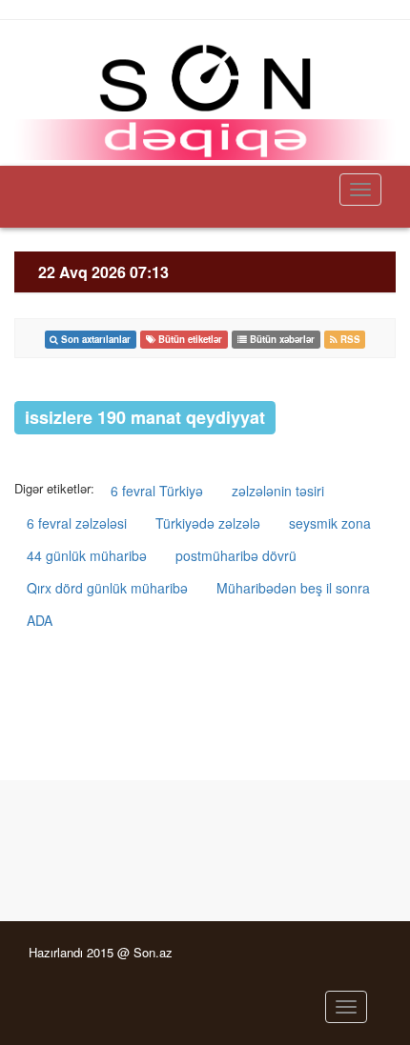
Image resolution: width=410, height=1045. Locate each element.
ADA (39, 620)
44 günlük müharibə (87, 555)
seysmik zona (330, 523)
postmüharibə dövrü (236, 555)
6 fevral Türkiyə (157, 490)
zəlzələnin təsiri (278, 490)
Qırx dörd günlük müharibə (107, 587)
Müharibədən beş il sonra (293, 587)
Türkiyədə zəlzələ (207, 523)
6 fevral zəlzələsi (77, 523)
